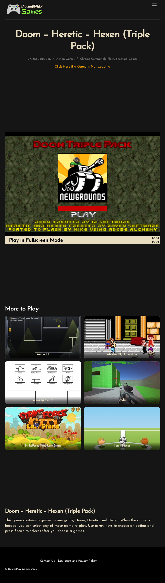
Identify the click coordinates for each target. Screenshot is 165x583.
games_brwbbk (39, 59)
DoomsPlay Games (19, 569)
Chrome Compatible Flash (97, 59)
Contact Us (47, 560)
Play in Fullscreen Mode (36, 240)
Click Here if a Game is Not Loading (82, 66)
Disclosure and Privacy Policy (77, 560)
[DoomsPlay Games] (25, 14)
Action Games (65, 59)
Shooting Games (126, 59)
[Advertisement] (82, 102)
